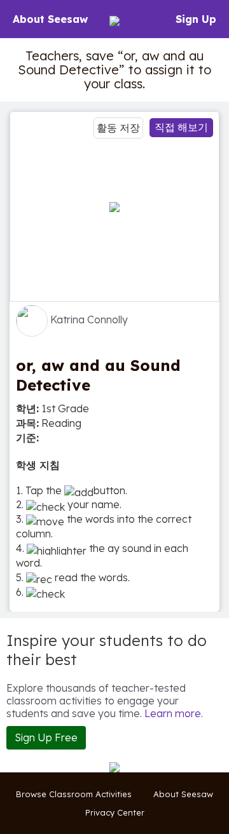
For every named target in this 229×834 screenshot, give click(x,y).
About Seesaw (50, 19)
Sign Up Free (46, 737)
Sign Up (196, 19)
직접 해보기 (181, 127)
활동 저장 (118, 127)
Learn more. (173, 713)
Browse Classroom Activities (74, 794)
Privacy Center (114, 812)
